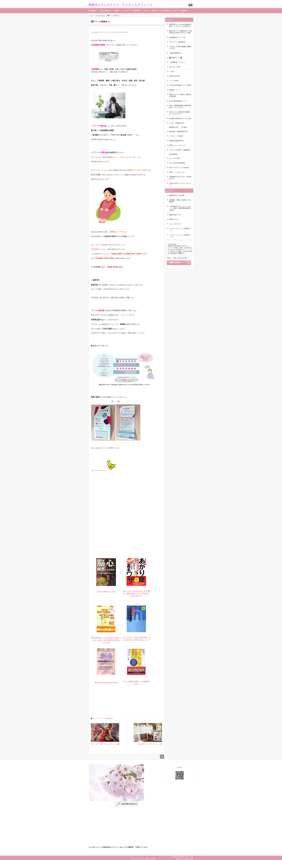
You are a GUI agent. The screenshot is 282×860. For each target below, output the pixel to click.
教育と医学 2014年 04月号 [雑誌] (106, 682)
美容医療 (183, 10)
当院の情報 (136, 10)
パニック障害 (173, 81)
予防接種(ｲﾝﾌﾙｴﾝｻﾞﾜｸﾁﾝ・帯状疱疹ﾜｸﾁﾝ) (180, 177)
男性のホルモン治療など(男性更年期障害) (180, 95)
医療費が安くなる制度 (177, 195)
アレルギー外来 (174, 158)
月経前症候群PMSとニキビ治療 (180, 118)
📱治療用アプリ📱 (175, 58)
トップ (91, 15)
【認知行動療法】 (175, 53)
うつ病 (171, 71)
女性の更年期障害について (178, 101)
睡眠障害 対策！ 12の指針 (178, 127)
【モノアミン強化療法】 (177, 42)
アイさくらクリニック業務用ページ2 (180, 236)
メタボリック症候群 (176, 136)
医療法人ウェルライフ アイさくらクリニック (121, 5)
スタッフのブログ (100, 15)
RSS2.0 (179, 767)
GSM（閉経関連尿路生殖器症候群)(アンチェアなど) (180, 106)
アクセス (126, 10)
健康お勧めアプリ (175, 215)
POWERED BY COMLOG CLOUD (184, 859)
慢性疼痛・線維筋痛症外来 (178, 131)
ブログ (146, 10)
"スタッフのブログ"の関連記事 (103, 718)
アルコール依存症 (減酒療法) (180, 150)
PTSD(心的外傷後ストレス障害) (180, 85)
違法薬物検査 (173, 154)
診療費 (117, 10)
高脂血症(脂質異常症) (176, 141)
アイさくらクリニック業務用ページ (180, 229)
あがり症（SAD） (175, 67)
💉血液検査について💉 (177, 62)
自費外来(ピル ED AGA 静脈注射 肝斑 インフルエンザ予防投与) (180, 25)
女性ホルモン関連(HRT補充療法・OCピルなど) (179, 113)
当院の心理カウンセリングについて (180, 184)
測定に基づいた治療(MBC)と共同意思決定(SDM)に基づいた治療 (180, 32)
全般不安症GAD (174, 76)
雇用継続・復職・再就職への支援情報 (180, 201)
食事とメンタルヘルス (177, 172)
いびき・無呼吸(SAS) (176, 123)
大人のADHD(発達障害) (177, 163)
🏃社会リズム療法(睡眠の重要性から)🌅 (180, 47)
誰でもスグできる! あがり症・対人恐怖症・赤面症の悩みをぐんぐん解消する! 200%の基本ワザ (136, 593)
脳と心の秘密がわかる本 (106, 591)
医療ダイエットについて (177, 145)
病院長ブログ (173, 219)
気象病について (174, 90)
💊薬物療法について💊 (177, 37)
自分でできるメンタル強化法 (179, 167)
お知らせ (155, 10)
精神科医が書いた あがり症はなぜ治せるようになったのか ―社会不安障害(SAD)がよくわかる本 (106, 640)
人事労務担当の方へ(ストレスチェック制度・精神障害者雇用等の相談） (180, 208)
